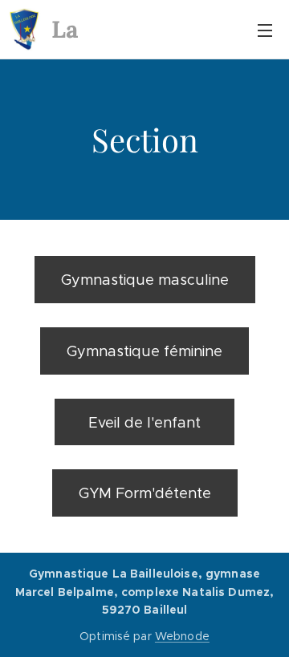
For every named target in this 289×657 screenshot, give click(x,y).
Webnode (182, 636)
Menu (265, 30)
